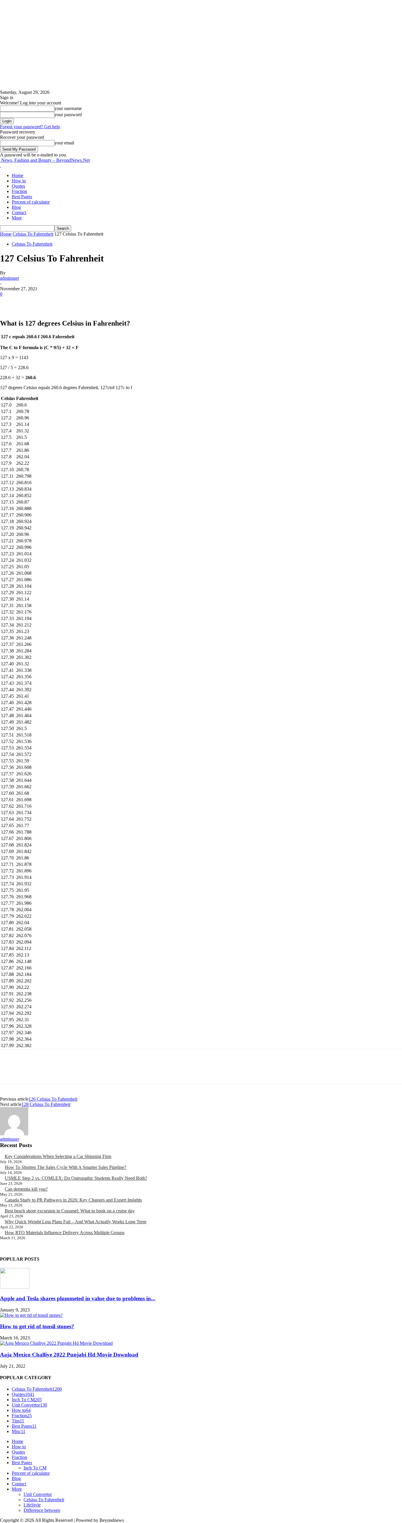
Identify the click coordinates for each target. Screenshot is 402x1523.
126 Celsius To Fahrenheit (53, 1099)
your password (68, 114)
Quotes (18, 186)
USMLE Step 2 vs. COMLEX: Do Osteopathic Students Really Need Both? (76, 1178)
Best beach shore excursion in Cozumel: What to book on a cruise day (70, 1210)
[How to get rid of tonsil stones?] (31, 1315)
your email (64, 142)
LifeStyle (32, 1504)
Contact (19, 212)
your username (68, 108)
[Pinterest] (52, 303)
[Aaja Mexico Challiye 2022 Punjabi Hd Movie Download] (56, 1343)
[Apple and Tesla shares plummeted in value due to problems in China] (14, 1286)
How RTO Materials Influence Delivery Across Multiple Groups (64, 1232)
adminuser (9, 278)
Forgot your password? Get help (30, 126)
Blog (16, 207)
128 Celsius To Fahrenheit (45, 1104)
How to (19, 180)
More (17, 217)
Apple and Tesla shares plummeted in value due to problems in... (77, 1298)
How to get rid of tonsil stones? (37, 1326)
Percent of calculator (31, 201)
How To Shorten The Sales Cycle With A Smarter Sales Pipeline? (65, 1167)
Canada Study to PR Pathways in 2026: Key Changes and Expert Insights (73, 1199)
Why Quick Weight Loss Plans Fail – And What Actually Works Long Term (75, 1221)
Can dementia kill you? (26, 1189)
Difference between (42, 1510)
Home (17, 175)
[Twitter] (31, 303)
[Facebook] (9, 303)
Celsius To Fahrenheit (33, 233)
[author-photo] (14, 1133)
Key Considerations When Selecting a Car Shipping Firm (58, 1156)
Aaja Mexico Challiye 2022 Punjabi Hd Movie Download (69, 1355)
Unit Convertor (38, 1494)
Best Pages (22, 196)
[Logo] (0, 165)
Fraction (19, 191)
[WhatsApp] (73, 303)
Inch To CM (35, 1467)
